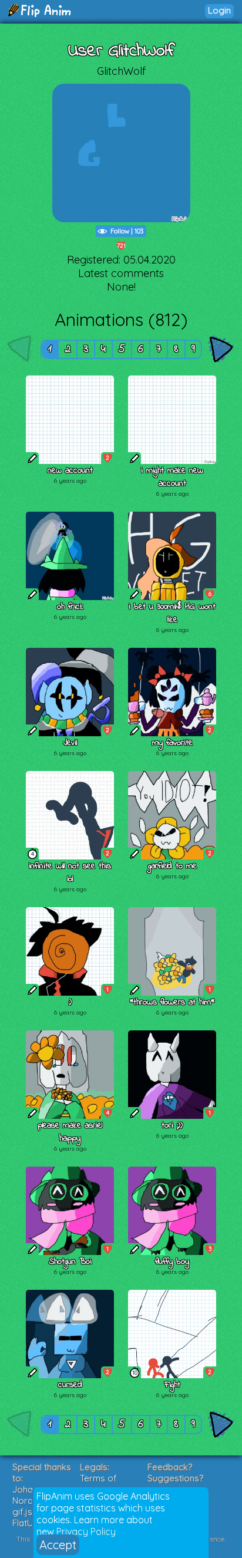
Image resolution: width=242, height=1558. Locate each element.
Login (219, 10)
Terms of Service (98, 1484)
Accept (57, 1544)
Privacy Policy (86, 1531)
